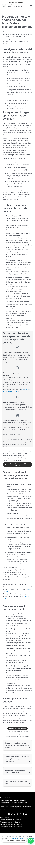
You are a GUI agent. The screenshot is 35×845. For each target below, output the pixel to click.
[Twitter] (12, 814)
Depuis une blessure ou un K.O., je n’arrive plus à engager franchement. (17, 759)
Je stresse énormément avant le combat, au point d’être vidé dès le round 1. (17, 745)
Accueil (3, 11)
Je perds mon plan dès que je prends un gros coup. (15, 771)
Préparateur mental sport (15, 3)
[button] (31, 841)
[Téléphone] (26, 814)
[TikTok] (17, 814)
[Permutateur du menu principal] (31, 5)
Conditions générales (18, 838)
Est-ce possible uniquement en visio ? (16, 783)
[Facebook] (9, 814)
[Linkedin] (23, 814)
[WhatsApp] (20, 814)
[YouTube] (14, 814)
